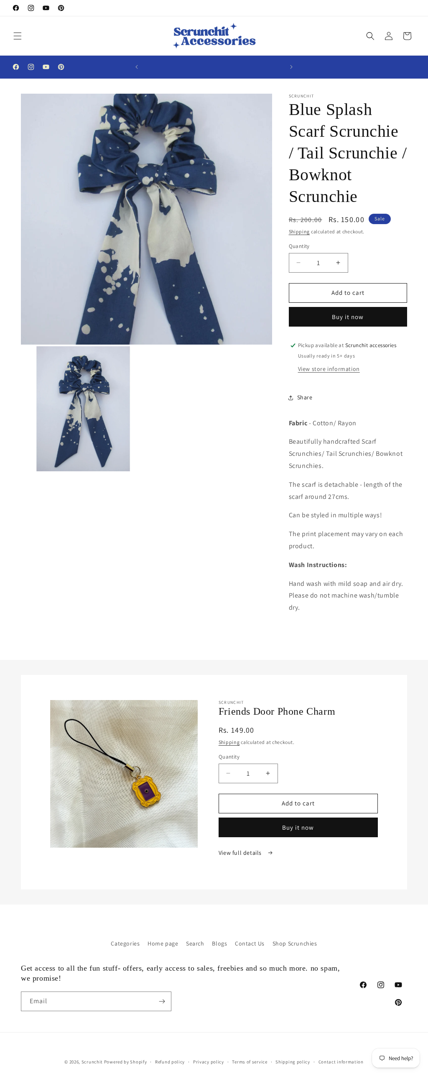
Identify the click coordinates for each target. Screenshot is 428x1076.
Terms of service (249, 1062)
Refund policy (170, 1062)
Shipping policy (292, 1062)
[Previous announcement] (136, 67)
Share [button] (305, 397)
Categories (125, 943)
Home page (163, 943)
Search (195, 943)
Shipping (299, 231)
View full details (241, 852)
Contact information (341, 1062)
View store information (329, 369)
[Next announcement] (291, 67)
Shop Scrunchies (295, 943)
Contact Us (250, 943)
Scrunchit (92, 1062)
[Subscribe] (162, 1001)
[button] (17, 36)
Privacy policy (208, 1062)
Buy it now (348, 317)
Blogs (219, 943)
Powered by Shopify (125, 1062)
